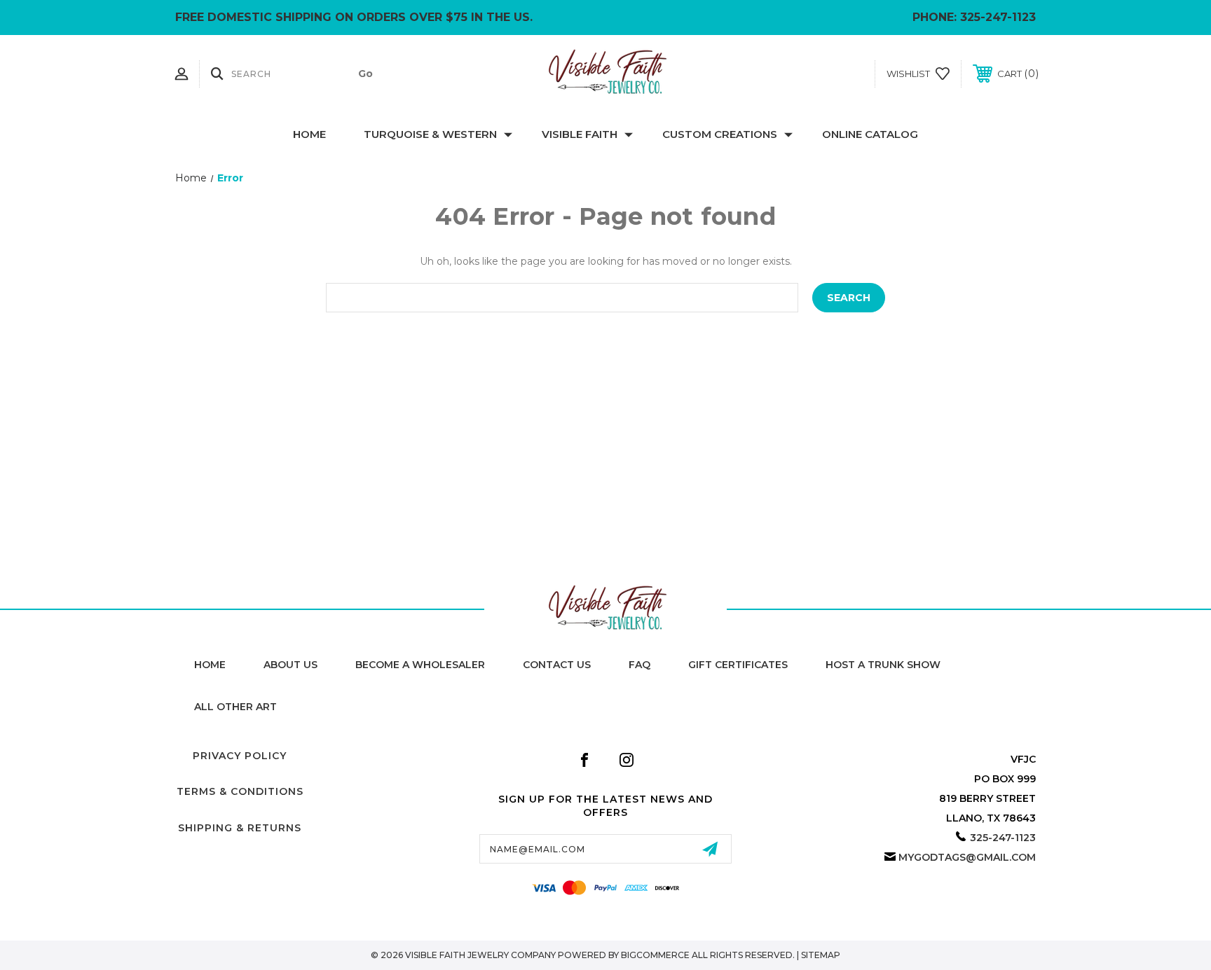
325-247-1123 (998, 17)
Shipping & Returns (239, 828)
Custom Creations (719, 134)
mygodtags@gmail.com (967, 857)
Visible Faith (579, 134)
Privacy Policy (240, 755)
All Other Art (235, 706)
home (210, 664)
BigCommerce (655, 955)
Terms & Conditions (240, 791)
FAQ (639, 664)
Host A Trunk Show (883, 664)
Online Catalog (870, 134)
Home (309, 134)
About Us (290, 664)
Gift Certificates (738, 664)
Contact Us (557, 664)
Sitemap (820, 955)
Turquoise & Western (430, 134)
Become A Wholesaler (420, 664)
